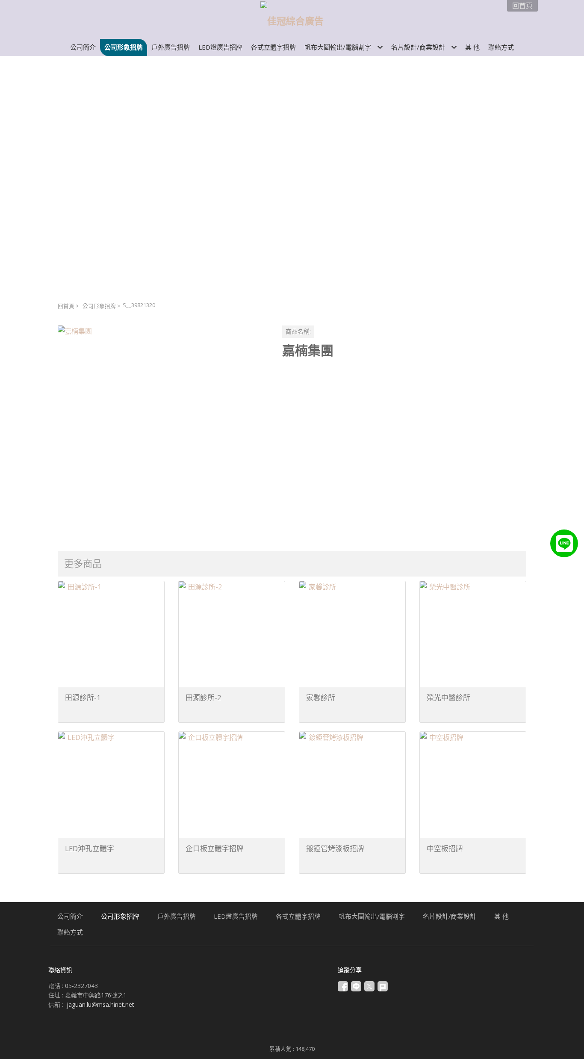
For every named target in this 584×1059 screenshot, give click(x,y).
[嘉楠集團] (163, 430)
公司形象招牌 (99, 306)
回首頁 (66, 306)
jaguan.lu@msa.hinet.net (100, 1004)
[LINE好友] (564, 543)
